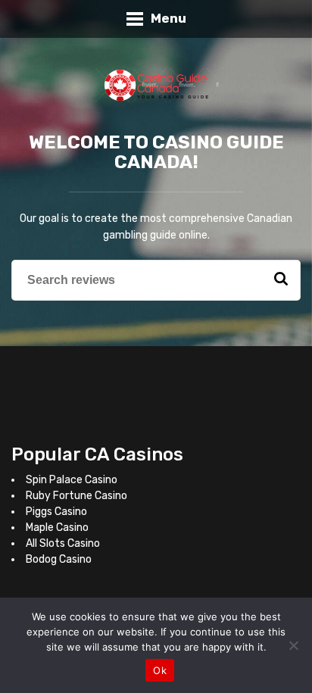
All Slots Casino (63, 543)
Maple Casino (57, 527)
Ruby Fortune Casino (76, 495)
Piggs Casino (56, 511)
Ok (160, 670)
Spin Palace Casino (71, 479)
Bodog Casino (59, 559)
